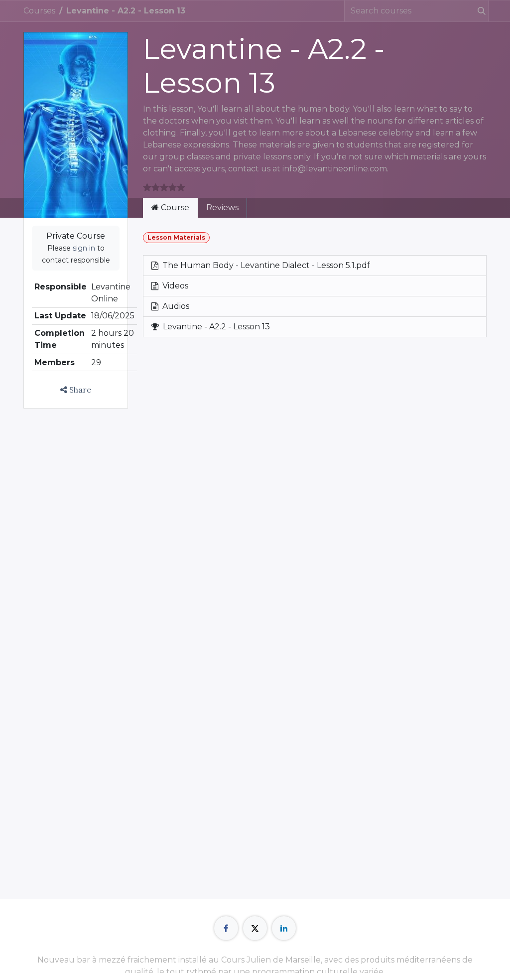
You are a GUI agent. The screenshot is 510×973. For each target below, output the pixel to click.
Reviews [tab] (222, 207)
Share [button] (79, 390)
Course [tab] (174, 207)
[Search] (477, 10)
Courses (39, 10)
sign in (84, 248)
